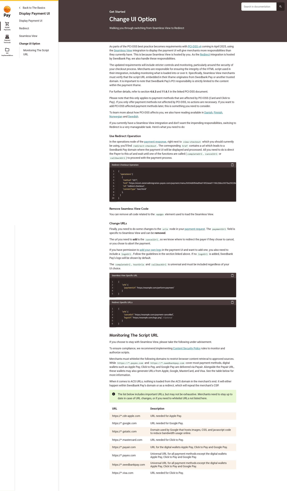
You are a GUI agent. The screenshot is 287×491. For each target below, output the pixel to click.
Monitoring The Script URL (36, 52)
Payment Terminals (7, 38)
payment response (155, 141)
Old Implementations (7, 51)
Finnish (218, 112)
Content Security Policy (187, 348)
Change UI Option (29, 43)
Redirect (24, 28)
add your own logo (150, 249)
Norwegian (115, 116)
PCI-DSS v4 (194, 46)
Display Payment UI (30, 20)
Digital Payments (7, 26)
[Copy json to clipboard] (232, 164)
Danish (208, 112)
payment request (195, 228)
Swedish (133, 116)
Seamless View (28, 36)
